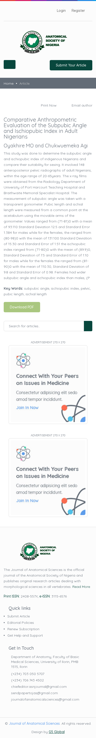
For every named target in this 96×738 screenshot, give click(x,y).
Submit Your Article (71, 65)
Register (78, 11)
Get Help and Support (25, 635)
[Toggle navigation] (10, 64)
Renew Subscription (23, 629)
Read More (81, 586)
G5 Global (57, 732)
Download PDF (22, 307)
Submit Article (18, 616)
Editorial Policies (20, 622)
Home (9, 83)
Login (61, 11)
